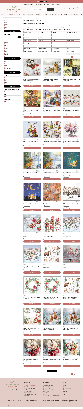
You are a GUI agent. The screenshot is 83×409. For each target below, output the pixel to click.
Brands (52, 4)
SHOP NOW (43, 1)
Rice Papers (36, 14)
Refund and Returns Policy (49, 389)
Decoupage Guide (67, 388)
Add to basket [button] (32, 85)
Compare (65, 394)
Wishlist (64, 392)
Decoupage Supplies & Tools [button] (39, 29)
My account (65, 391)
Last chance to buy (78, 14)
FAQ (44, 394)
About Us (45, 392)
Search (50, 9)
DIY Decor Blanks (44, 14)
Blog (36, 4)
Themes (48, 4)
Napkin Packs (17, 14)
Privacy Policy (46, 386)
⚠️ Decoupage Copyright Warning (51, 395)
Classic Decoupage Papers (27, 14)
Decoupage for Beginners (28, 4)
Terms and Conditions (48, 385)
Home (24, 18)
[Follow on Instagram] (12, 389)
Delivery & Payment (47, 388)
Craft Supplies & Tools (53, 14)
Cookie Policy (46, 391)
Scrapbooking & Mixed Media (66, 14)
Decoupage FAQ (41, 4)
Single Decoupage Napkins (6, 14)
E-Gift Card (57, 4)
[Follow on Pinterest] (16, 389)
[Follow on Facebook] (7, 389)
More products (52, 371)
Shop (64, 386)
